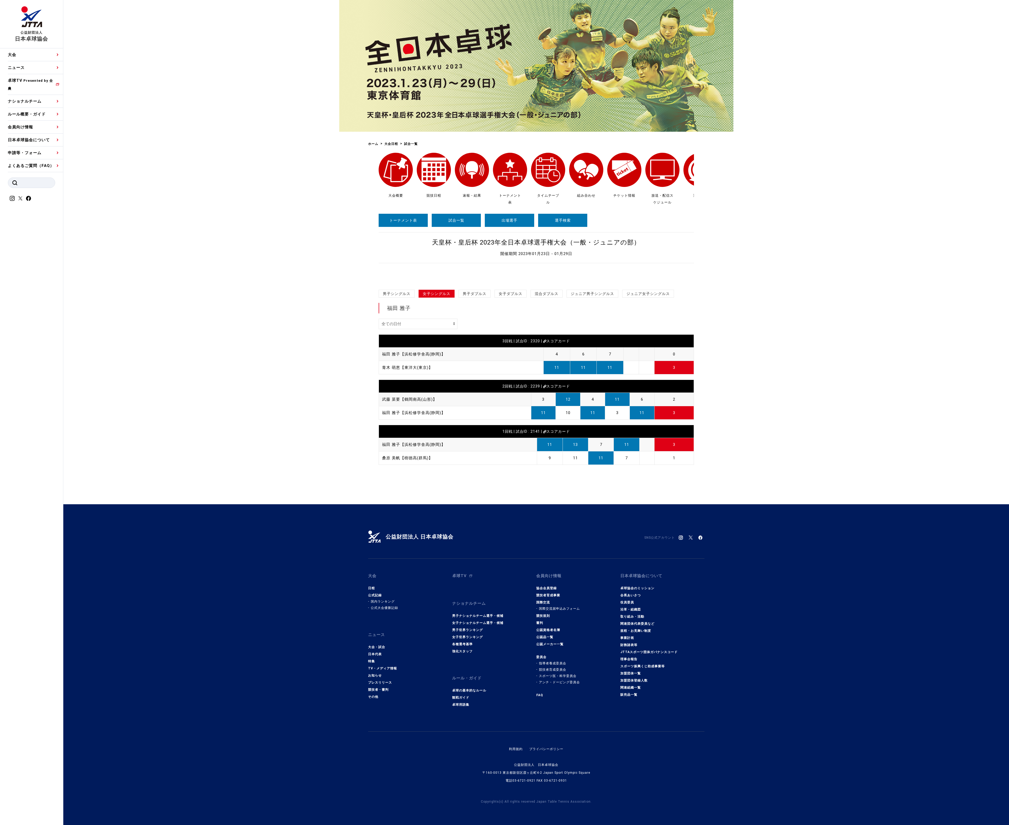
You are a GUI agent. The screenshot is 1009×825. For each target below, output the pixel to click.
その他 (373, 697)
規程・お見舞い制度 (635, 631)
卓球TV (30, 84)
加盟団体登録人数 (634, 680)
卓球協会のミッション (637, 588)
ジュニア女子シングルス (648, 294)
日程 (371, 588)
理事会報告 (628, 659)
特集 (371, 661)
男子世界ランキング (467, 630)
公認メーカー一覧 (550, 644)
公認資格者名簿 (548, 630)
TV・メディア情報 (382, 668)
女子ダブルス (510, 294)
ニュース (16, 67)
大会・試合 (376, 647)
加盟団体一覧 (630, 673)
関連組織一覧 (630, 687)
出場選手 (509, 220)
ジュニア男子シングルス (592, 294)
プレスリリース (380, 682)
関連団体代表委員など (637, 623)
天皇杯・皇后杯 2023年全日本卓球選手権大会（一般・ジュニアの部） (536, 242)
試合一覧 (456, 220)
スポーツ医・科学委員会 (557, 676)
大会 (12, 54)
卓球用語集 (460, 704)
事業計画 (627, 638)
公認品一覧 (544, 637)
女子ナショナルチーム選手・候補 (477, 623)
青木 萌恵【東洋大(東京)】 (407, 367)
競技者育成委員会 (552, 669)
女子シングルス (436, 294)
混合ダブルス (546, 294)
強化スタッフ (462, 651)
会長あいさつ (630, 595)
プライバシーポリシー (546, 749)
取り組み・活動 (632, 616)
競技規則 (543, 616)
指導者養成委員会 (552, 663)
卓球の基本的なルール (469, 690)
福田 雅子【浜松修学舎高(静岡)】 (413, 354)
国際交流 (543, 602)
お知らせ (375, 675)
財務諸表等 (628, 645)
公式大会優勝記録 (384, 608)
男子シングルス (396, 294)
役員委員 (627, 602)
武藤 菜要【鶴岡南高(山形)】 (409, 399)
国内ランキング (383, 601)
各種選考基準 (462, 644)
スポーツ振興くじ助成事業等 (642, 666)
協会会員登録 (546, 588)
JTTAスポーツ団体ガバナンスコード (649, 652)
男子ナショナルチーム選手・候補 (477, 616)
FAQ (539, 695)
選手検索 (563, 220)
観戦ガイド (460, 697)
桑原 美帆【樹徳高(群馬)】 (407, 458)
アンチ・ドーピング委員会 (559, 682)
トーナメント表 (403, 220)
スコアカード (558, 341)
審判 (539, 623)
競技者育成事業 (548, 595)
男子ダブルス (474, 294)
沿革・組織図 (630, 609)
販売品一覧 (628, 694)
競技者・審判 (378, 689)
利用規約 (516, 749)
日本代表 (375, 654)
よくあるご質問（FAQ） (31, 165)
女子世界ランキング (467, 637)
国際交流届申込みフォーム (559, 608)
